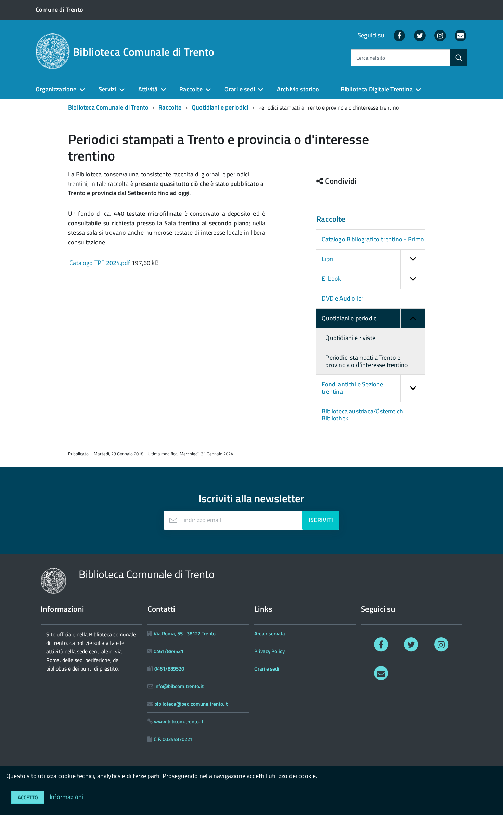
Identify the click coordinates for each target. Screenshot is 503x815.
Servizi (107, 89)
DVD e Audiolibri (343, 298)
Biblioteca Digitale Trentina (377, 89)
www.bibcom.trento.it (178, 721)
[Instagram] (440, 35)
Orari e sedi (239, 89)
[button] (412, 259)
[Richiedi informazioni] (381, 673)
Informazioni (66, 796)
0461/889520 (169, 669)
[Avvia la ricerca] (458, 57)
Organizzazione (56, 89)
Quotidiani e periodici (220, 107)
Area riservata (269, 633)
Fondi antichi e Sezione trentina (352, 388)
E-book (331, 278)
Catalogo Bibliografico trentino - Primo (373, 239)
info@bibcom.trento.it (179, 686)
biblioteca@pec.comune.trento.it (191, 704)
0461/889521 (168, 651)
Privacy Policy (269, 651)
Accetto (28, 797)
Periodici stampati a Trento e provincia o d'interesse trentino (366, 361)
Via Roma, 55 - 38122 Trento (185, 633)
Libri (327, 259)
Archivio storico (298, 89)
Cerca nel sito (370, 58)
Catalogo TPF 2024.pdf (99, 262)
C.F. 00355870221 (173, 739)
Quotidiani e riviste (350, 337)
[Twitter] (420, 35)
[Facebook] (399, 35)
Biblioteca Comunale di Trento (143, 51)
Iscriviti (321, 519)
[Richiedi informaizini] (460, 35)
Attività (147, 89)
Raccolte (190, 89)
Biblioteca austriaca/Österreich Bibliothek (362, 415)
